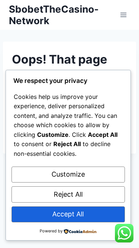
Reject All (68, 194)
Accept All (68, 214)
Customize (68, 174)
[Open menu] (123, 14)
